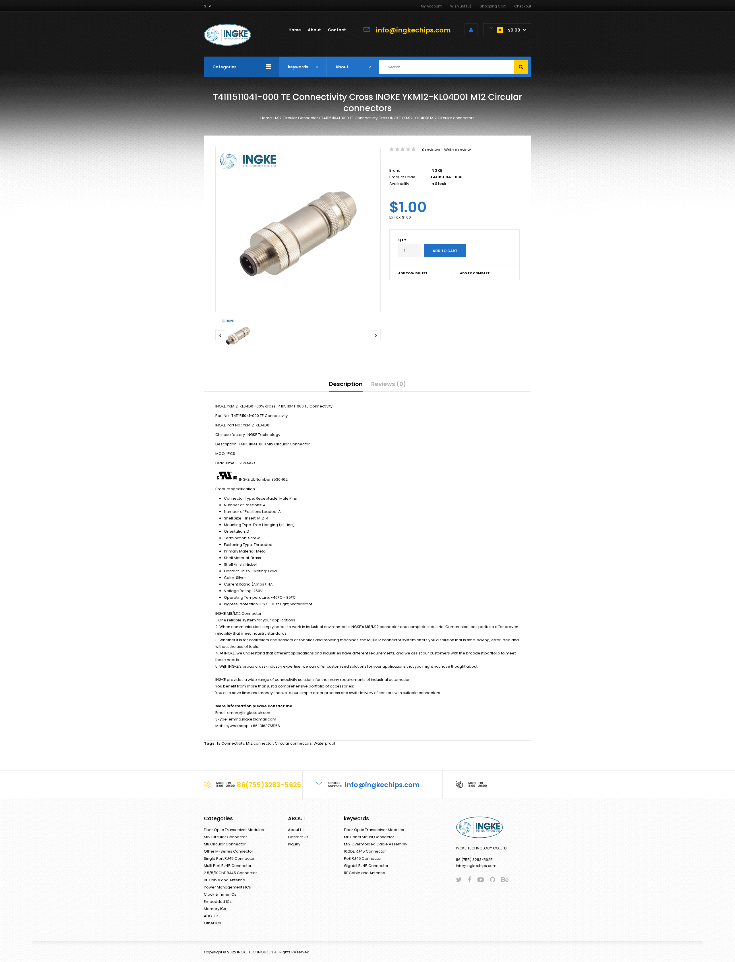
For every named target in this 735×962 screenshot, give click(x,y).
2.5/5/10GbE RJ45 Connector (230, 873)
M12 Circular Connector (296, 118)
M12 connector (259, 743)
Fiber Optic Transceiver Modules (234, 829)
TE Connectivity (230, 743)
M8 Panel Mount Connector (369, 837)
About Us (296, 829)
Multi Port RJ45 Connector (228, 865)
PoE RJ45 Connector (363, 858)
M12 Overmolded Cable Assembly (375, 844)
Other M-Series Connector (228, 851)
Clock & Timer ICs (220, 894)
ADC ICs (211, 916)
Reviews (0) (388, 384)
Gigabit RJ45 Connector (366, 865)
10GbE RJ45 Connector (365, 851)
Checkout (522, 6)
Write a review (457, 149)
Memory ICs (215, 908)
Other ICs (212, 923)
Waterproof (324, 743)
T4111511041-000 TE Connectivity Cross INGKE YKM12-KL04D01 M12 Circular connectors (398, 118)
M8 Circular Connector (225, 844)
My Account (431, 6)
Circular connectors (293, 743)
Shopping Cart (493, 6)
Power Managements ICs (227, 887)
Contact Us (298, 837)
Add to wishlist (413, 273)
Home (266, 118)
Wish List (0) (460, 6)
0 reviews (431, 149)
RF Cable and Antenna (224, 880)
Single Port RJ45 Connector (229, 858)
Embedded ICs (218, 901)
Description (346, 384)
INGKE (436, 170)
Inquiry (294, 844)
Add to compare (475, 273)
